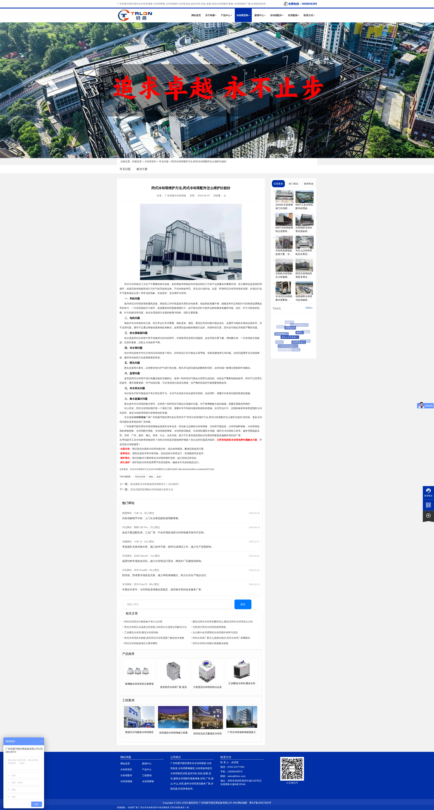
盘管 (159, 477)
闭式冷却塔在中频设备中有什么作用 (143, 621)
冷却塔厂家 (133, 807)
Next (3, 90)
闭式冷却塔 (130, 284)
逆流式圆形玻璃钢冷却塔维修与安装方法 (151, 489)
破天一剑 (185, 807)
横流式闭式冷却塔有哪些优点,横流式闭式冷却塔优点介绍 (223, 621)
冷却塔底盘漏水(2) (293, 325)
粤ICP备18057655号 (260, 802)
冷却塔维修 (140, 417)
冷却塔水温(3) (289, 342)
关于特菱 (210, 15)
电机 (151, 477)
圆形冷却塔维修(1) (280, 337)
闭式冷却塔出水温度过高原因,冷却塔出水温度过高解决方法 (155, 627)
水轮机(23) (283, 328)
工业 (143, 284)
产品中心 (225, 15)
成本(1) (290, 332)
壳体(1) (306, 339)
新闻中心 (259, 15)
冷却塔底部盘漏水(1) (281, 346)
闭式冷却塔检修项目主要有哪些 (140, 643)
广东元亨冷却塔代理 (147, 807)
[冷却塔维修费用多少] (217, 90)
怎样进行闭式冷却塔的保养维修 (209, 627)
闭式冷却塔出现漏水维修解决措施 (210, 643)
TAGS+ (309, 308)
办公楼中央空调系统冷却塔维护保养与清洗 (215, 632)
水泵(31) (301, 347)
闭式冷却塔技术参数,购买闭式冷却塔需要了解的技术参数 (154, 638)
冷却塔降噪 (148, 781)
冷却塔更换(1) (277, 334)
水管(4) (298, 323)
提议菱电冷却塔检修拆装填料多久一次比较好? (154, 484)
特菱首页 (137, 161)
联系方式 (308, 15)
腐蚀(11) (287, 322)
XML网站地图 (240, 802)
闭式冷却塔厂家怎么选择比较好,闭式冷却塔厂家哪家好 (221, 638)
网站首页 (196, 15)
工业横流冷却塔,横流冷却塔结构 (141, 632)
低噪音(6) (298, 341)
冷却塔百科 (242, 15)
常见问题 (164, 161)
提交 (243, 604)
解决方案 (142, 169)
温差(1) (300, 332)
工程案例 (147, 775)
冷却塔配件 (276, 15)
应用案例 (293, 15)
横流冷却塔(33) (304, 331)
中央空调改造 (163, 807)
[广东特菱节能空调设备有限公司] (135, 19)
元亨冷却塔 (175, 807)
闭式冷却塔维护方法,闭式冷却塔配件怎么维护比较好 (154, 469)
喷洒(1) (291, 350)
